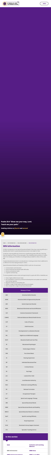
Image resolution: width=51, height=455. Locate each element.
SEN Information (32, 243)
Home (4, 243)
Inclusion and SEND (22, 243)
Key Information (11, 243)
